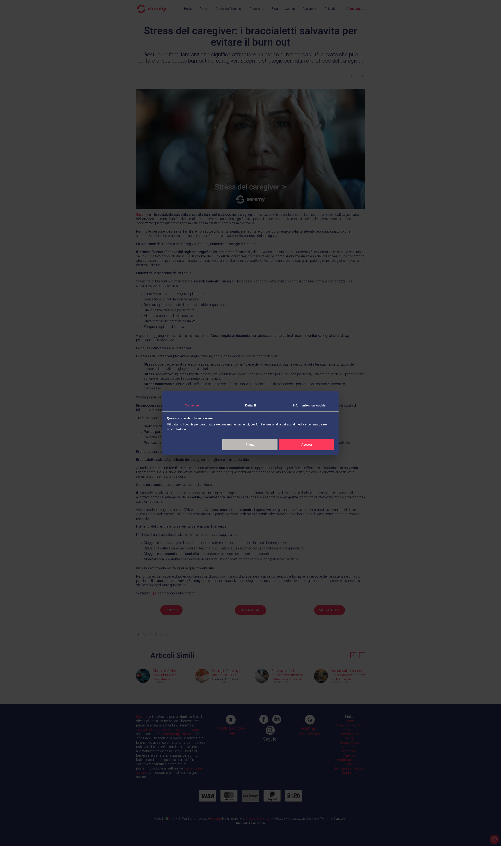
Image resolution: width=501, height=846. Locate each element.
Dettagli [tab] (250, 405)
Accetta (306, 444)
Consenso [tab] (192, 405)
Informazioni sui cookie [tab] (309, 405)
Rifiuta (249, 444)
